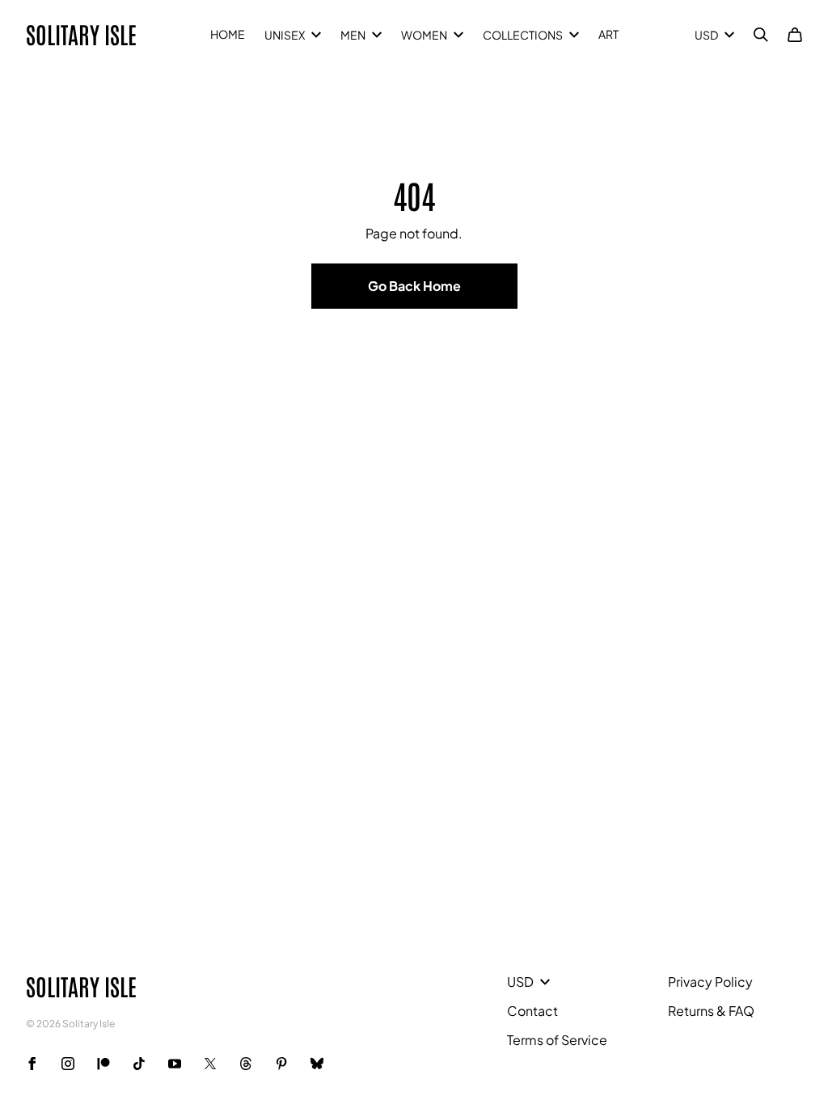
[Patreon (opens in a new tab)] (103, 1063)
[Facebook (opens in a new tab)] (32, 1063)
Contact (532, 1010)
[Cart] (795, 34)
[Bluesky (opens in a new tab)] (317, 1063)
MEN (352, 34)
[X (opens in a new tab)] (210, 1063)
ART (608, 34)
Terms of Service (557, 1039)
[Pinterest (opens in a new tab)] (281, 1063)
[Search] (761, 34)
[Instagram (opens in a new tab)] (68, 1063)
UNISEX (284, 34)
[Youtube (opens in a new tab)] (174, 1063)
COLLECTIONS (523, 34)
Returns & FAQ (711, 1010)
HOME (227, 34)
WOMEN (424, 34)
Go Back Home (414, 285)
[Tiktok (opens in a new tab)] (139, 1063)
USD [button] (706, 34)
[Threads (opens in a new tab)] (246, 1063)
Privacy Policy (710, 981)
